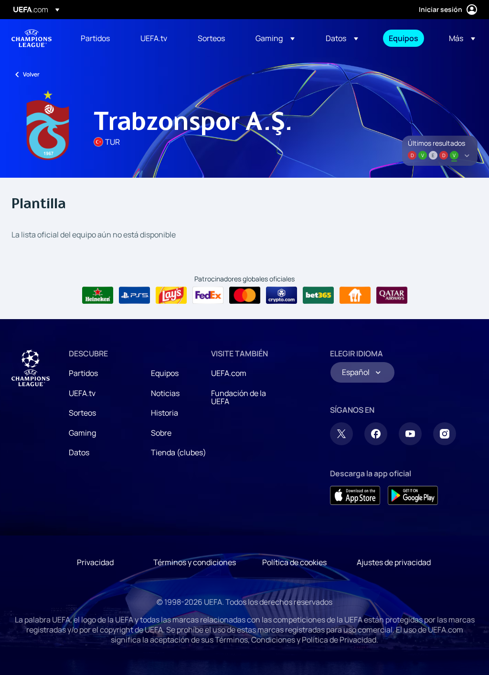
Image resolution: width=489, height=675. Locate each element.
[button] (275, 38)
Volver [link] (31, 74)
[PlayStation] (134, 295)
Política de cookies (294, 562)
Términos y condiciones (194, 562)
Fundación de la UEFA (238, 397)
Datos (79, 452)
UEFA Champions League (31, 38)
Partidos (83, 373)
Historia (164, 412)
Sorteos (82, 412)
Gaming (82, 433)
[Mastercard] (244, 295)
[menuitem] (98, 38)
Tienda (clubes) (178, 452)
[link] (95, 38)
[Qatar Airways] (391, 295)
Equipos (165, 373)
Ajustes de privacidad (394, 562)
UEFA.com (228, 373)
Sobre (161, 433)
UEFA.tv (82, 393)
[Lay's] (171, 295)
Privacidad (95, 562)
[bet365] (318, 295)
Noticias (165, 393)
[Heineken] (97, 295)
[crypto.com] (281, 295)
